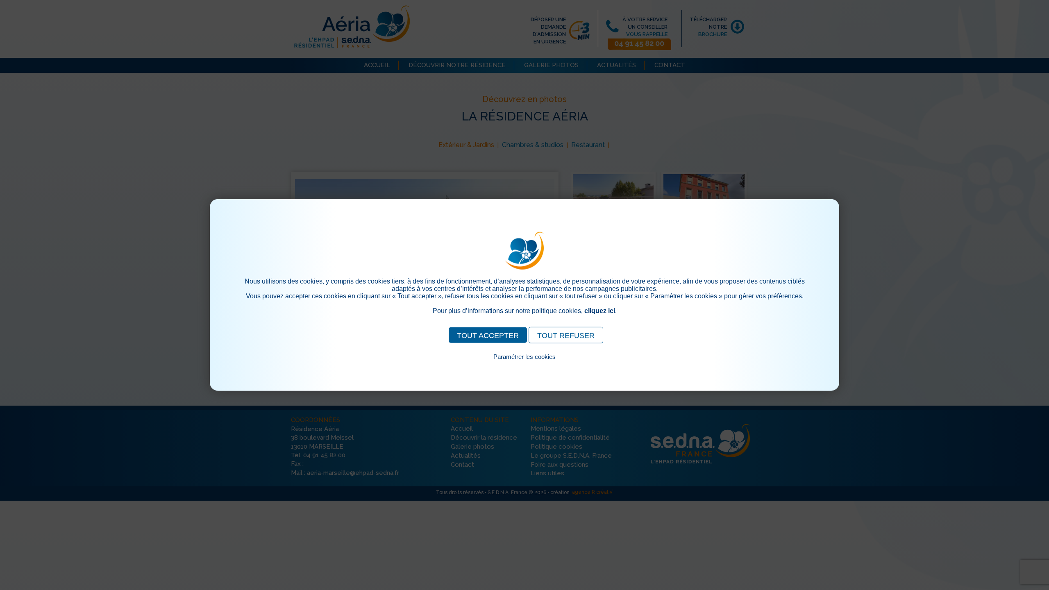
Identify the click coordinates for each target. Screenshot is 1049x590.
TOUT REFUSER (566, 335)
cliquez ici (599, 310)
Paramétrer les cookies (524, 356)
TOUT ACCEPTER (488, 335)
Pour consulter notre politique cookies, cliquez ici (524, 366)
